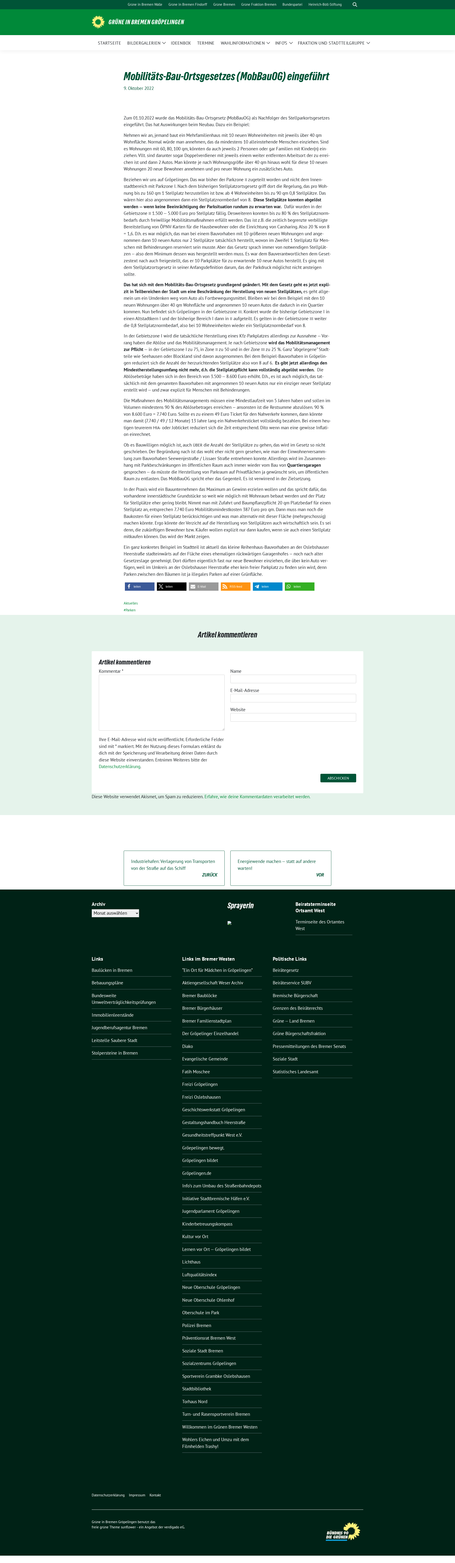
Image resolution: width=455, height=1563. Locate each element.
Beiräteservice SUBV (292, 983)
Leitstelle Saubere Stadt (114, 1040)
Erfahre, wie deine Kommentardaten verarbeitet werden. (257, 796)
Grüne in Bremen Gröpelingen (146, 22)
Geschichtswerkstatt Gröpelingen (213, 1109)
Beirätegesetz (286, 970)
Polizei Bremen (196, 1325)
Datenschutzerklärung (119, 766)
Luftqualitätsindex (199, 1274)
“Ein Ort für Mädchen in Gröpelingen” (217, 970)
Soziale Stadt (285, 1059)
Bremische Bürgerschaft (295, 995)
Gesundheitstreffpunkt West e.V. (212, 1135)
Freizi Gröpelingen (200, 1084)
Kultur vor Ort (195, 1236)
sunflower (128, 1527)
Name (235, 671)
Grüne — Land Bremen (293, 1021)
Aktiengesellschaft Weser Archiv (212, 983)
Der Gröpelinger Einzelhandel (210, 1033)
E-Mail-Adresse (244, 690)
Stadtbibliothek (196, 1389)
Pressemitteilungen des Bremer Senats (309, 1046)
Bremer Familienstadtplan (206, 1021)
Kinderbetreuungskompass (207, 1224)
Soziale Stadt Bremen (202, 1351)
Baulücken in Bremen (112, 970)
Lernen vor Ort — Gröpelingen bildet (216, 1249)
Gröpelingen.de (196, 1173)
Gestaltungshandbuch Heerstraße (214, 1122)
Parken (131, 610)
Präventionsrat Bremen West (209, 1338)
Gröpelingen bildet (200, 1160)
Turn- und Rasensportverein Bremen (216, 1414)
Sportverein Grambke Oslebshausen (216, 1376)
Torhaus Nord (194, 1401)
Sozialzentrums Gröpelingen (209, 1363)
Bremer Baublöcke (199, 995)
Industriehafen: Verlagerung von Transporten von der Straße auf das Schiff (174, 868)
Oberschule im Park (200, 1312)
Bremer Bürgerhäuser (202, 1008)
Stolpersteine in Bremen (115, 1053)
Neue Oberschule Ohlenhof (208, 1300)
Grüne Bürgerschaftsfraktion (299, 1033)
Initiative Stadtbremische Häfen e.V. (216, 1198)
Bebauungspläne (107, 983)
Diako (187, 1046)
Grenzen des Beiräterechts (298, 1008)
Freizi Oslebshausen (201, 1097)
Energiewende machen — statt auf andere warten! (281, 868)
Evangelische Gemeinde (205, 1059)
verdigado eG (174, 1527)
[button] (140, 586)
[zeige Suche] (354, 4)
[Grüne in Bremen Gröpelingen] (98, 21)
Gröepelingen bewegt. (203, 1148)
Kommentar (111, 671)
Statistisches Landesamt (295, 1071)
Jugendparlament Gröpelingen (210, 1211)
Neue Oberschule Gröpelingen (211, 1287)
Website (238, 709)
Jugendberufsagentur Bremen (119, 1027)
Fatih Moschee (196, 1071)
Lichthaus (191, 1262)
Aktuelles (131, 603)
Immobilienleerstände (113, 1015)
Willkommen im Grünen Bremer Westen (219, 1427)
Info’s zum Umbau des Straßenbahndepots (221, 1186)
